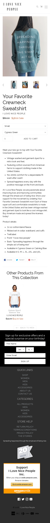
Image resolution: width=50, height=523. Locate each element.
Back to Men (27, 328)
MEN (25, 381)
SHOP (25, 375)
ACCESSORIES (25, 387)
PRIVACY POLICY (25, 433)
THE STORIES (25, 436)
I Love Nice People (27, 507)
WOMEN (25, 378)
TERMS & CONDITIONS (25, 430)
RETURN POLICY (25, 427)
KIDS (25, 384)
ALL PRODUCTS (25, 404)
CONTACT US (25, 394)
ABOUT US (25, 390)
